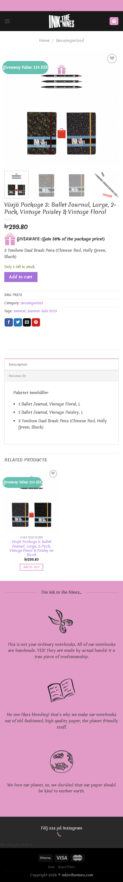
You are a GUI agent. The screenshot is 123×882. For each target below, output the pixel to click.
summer (19, 311)
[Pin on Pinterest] (36, 322)
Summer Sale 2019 (42, 311)
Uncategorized (70, 40)
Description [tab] (18, 364)
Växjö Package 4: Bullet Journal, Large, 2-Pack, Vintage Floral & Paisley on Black (31, 548)
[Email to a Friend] (27, 322)
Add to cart (21, 277)
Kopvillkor (66, 867)
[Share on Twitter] (18, 322)
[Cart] (114, 21)
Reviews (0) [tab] (17, 376)
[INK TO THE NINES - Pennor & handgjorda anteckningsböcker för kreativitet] (61, 21)
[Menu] (7, 21)
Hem (51, 867)
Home (44, 40)
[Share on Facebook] (9, 322)
